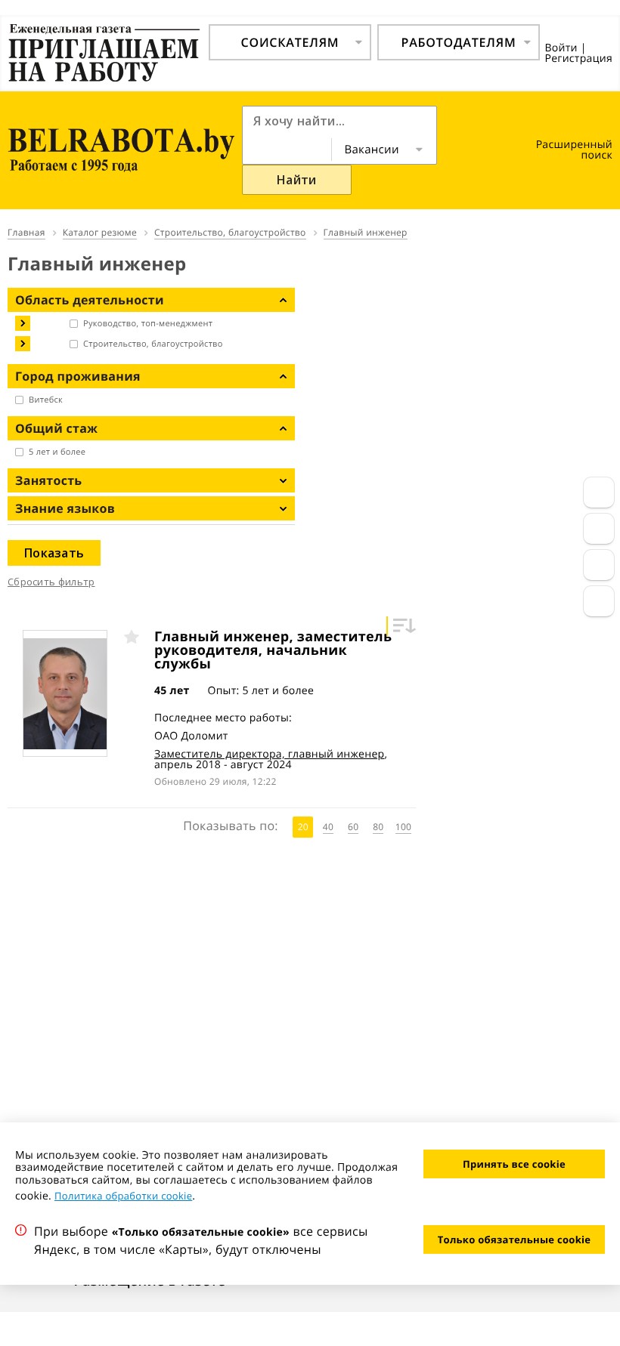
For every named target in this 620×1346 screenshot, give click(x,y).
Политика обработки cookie (123, 1195)
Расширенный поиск (574, 149)
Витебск (46, 400)
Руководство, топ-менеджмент (147, 323)
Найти (297, 179)
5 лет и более (57, 452)
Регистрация (578, 58)
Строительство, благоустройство (153, 344)
